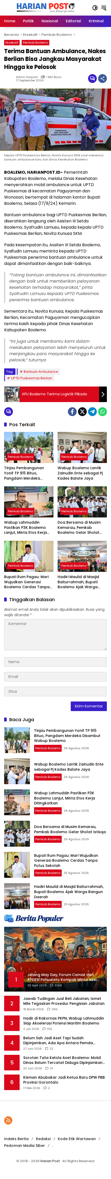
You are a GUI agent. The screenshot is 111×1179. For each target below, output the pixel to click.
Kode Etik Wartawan (77, 1138)
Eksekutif (11, 42)
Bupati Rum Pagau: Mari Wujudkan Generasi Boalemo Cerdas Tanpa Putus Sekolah (27, 582)
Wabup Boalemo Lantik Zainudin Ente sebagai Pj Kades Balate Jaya (80, 473)
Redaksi (43, 1138)
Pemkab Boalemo (35, 42)
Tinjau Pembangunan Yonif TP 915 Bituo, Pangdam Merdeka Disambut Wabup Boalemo (24, 473)
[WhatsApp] (102, 411)
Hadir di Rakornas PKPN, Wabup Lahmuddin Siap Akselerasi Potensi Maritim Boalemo (63, 1021)
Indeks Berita (16, 1138)
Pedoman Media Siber (24, 1145)
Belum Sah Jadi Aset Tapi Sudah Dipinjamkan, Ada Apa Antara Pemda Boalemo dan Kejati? (58, 1041)
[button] (95, 8)
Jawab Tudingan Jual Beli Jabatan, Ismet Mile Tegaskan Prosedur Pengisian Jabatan (64, 1001)
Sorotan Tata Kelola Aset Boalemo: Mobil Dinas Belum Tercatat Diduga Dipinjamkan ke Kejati (62, 1060)
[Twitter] (82, 411)
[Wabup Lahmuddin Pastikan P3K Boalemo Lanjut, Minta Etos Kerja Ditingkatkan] (28, 501)
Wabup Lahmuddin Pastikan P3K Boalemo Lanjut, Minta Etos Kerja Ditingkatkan (25, 527)
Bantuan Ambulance (41, 371)
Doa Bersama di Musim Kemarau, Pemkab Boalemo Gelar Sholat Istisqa (79, 527)
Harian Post (50, 1161)
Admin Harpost (27, 77)
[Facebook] (72, 411)
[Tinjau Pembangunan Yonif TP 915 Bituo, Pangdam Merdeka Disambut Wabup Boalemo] (28, 447)
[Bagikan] (102, 78)
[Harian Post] (45, 7)
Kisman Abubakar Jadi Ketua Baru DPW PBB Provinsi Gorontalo (64, 1080)
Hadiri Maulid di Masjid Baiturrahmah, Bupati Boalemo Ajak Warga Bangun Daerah (78, 582)
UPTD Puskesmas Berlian (31, 378)
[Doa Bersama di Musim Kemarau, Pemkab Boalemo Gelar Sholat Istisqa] (82, 501)
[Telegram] (92, 411)
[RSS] (8, 1120)
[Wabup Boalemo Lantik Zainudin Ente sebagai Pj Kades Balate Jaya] (82, 447)
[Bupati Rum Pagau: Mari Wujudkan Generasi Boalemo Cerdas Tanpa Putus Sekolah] (28, 556)
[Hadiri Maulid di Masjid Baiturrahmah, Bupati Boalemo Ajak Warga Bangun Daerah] (82, 556)
